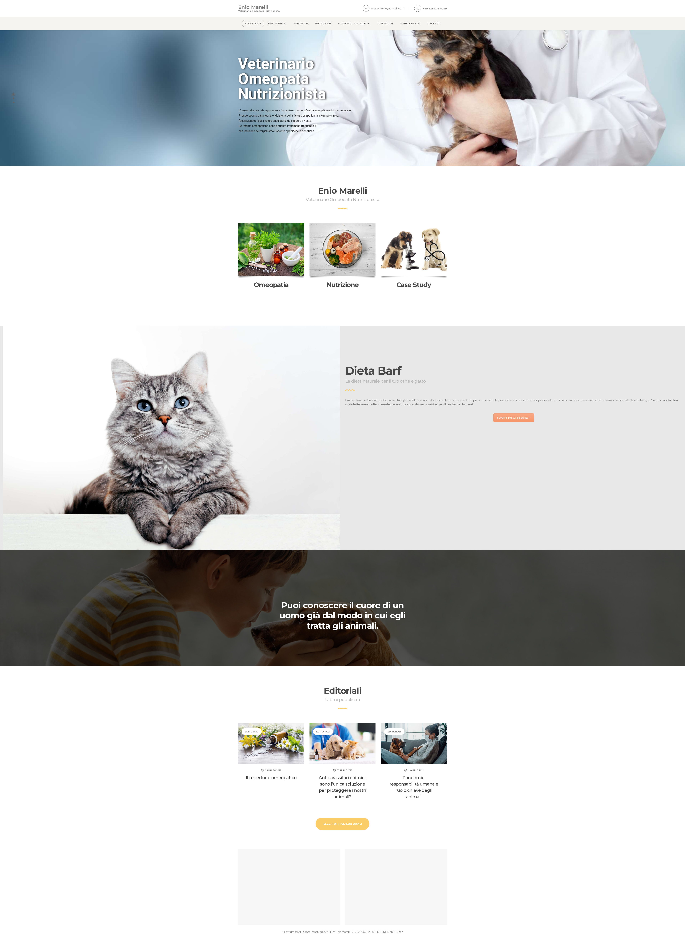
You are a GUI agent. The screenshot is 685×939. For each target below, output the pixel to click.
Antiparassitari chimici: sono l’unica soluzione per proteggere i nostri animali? (342, 787)
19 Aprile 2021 (344, 770)
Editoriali (251, 731)
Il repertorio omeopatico (271, 777)
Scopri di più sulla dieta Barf (513, 417)
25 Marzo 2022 (273, 770)
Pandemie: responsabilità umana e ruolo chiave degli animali (414, 787)
